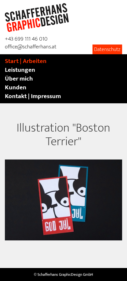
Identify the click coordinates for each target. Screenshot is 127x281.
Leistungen (20, 70)
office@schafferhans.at (30, 47)
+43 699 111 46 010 (26, 39)
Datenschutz (107, 49)
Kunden (15, 88)
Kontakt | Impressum (33, 96)
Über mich (19, 79)
